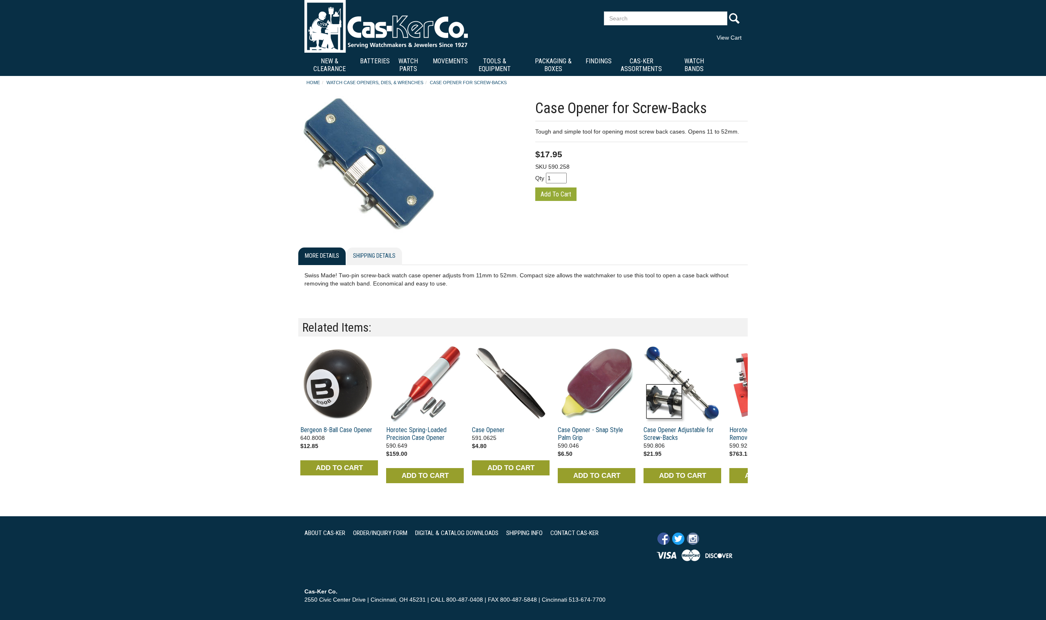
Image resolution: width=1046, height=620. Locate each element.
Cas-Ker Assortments (641, 65)
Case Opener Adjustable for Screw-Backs (679, 434)
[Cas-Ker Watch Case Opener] (596, 383)
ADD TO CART (339, 468)
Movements (450, 61)
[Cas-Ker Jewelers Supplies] (386, 26)
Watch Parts (408, 65)
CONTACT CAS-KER (574, 533)
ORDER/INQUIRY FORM (380, 533)
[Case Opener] (511, 383)
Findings (599, 61)
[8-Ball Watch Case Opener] (339, 383)
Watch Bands (694, 65)
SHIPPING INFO (524, 533)
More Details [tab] (322, 255)
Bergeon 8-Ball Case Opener (336, 430)
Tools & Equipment (494, 65)
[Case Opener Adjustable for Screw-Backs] (682, 383)
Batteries (375, 61)
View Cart (729, 37)
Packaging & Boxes (553, 65)
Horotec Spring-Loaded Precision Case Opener (416, 434)
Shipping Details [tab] (374, 255)
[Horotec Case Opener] (425, 383)
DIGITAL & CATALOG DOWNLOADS (456, 533)
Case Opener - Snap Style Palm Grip (590, 434)
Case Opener (488, 430)
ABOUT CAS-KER (324, 533)
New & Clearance (329, 65)
